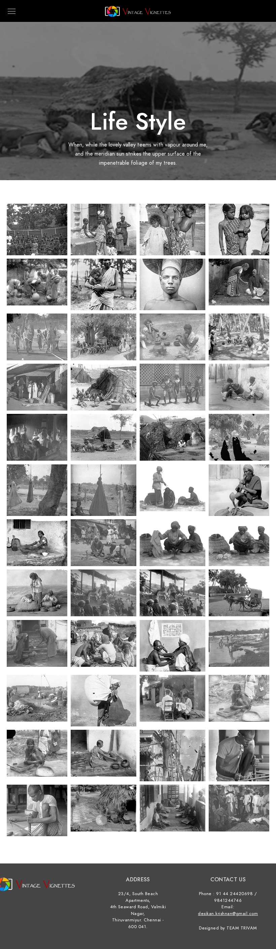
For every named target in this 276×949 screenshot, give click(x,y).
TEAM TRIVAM (242, 928)
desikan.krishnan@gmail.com (228, 914)
